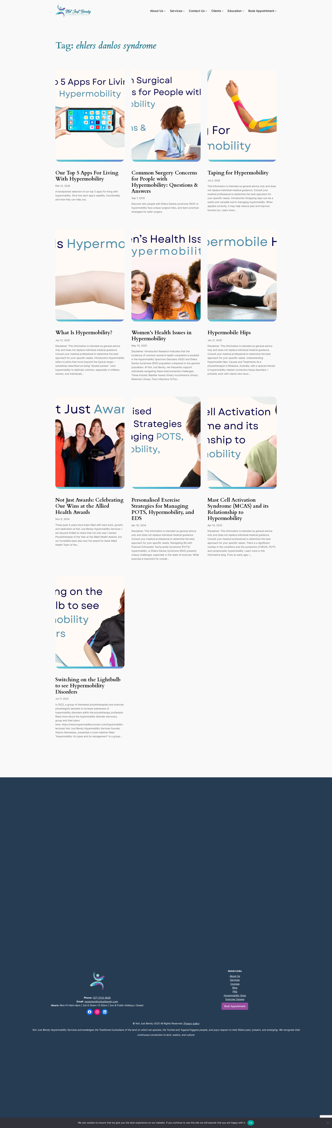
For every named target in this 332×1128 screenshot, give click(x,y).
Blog (234, 987)
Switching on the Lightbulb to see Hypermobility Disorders (88, 686)
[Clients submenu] (222, 11)
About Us (235, 976)
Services (235, 979)
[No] (327, 1123)
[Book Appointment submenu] (276, 11)
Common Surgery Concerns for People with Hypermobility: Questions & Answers (164, 182)
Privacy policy (192, 1023)
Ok (250, 1122)
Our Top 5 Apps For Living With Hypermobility (86, 176)
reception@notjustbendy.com (101, 1001)
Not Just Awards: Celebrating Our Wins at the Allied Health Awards (89, 506)
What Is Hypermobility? (83, 333)
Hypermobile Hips (229, 333)
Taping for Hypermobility (238, 173)
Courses (234, 983)
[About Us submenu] (165, 11)
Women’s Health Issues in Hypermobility (161, 336)
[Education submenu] (243, 11)
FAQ (235, 991)
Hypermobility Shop (235, 995)
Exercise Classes (234, 999)
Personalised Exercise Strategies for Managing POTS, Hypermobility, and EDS (162, 509)
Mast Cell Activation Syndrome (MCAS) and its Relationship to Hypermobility (238, 509)
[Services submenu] (184, 11)
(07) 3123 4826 (102, 997)
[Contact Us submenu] (206, 11)
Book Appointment (234, 1006)
